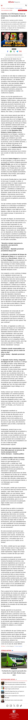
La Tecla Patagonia (10, 8)
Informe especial (18, 8)
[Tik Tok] (20, 706)
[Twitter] (14, 706)
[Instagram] (17, 706)
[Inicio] (14, 2)
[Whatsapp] (7, 706)
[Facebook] (10, 706)
